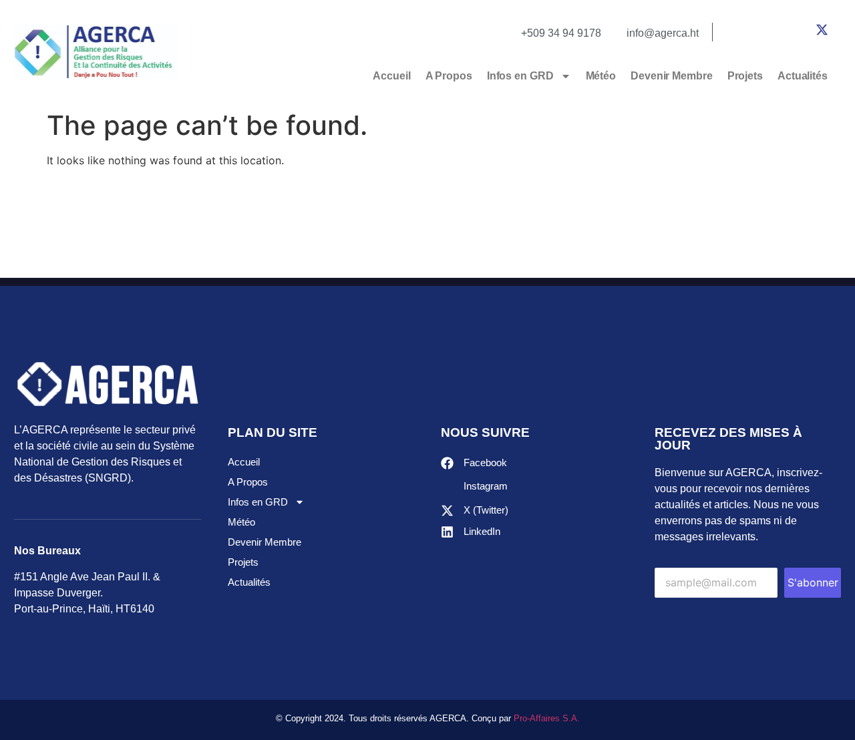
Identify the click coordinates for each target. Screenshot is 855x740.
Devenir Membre (672, 75)
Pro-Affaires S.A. (547, 718)
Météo (601, 75)
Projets (745, 75)
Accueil (391, 75)
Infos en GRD (520, 75)
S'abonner (813, 582)
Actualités (803, 75)
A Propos (448, 75)
